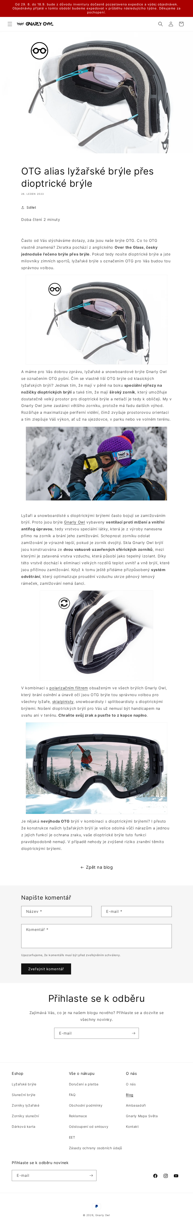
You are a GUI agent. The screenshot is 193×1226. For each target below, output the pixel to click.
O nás (131, 1084)
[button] (10, 24)
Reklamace (78, 1116)
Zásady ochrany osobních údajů (95, 1148)
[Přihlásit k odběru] (133, 1033)
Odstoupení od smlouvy (89, 1127)
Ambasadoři (136, 1105)
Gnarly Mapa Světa (142, 1116)
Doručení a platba (84, 1084)
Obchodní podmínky (86, 1105)
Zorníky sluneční (25, 1116)
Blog (129, 1095)
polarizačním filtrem (68, 688)
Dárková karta (24, 1127)
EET (72, 1137)
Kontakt (132, 1127)
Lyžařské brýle (24, 1084)
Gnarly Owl (74, 522)
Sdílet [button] (31, 207)
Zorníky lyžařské (26, 1105)
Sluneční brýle (23, 1095)
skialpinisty (62, 701)
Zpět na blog (99, 867)
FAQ (72, 1095)
